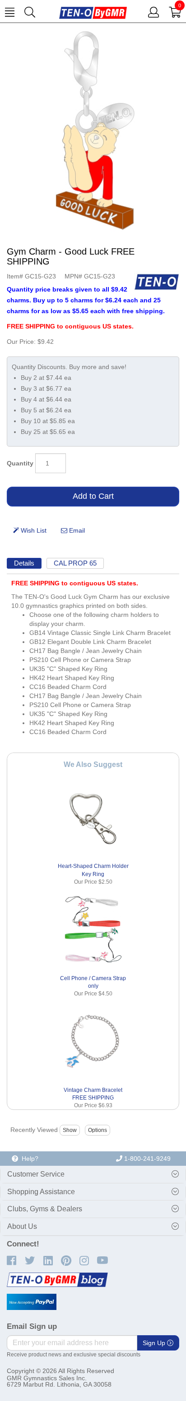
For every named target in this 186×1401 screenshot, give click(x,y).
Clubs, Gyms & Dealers (44, 1209)
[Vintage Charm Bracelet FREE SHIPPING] (93, 1042)
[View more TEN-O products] (156, 281)
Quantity (20, 463)
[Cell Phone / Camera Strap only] (93, 930)
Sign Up (155, 1342)
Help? (28, 1158)
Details (24, 563)
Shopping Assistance (41, 1192)
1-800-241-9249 (146, 1158)
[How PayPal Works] (31, 1302)
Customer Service (36, 1174)
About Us (22, 1226)
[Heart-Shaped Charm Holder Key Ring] (93, 818)
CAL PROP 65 (75, 563)
